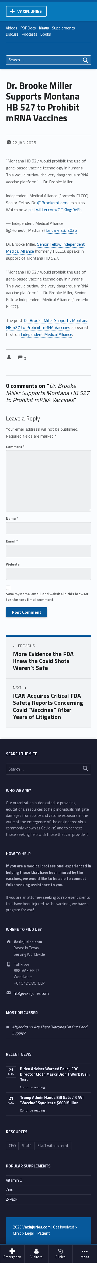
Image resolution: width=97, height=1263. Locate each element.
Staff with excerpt (52, 1146)
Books (45, 34)
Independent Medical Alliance (46, 334)
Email (12, 541)
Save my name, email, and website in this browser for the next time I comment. (47, 596)
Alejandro (20, 1027)
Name (12, 518)
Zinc (9, 1190)
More (85, 1257)
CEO (12, 1146)
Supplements (63, 28)
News (44, 28)
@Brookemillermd (53, 202)
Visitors (36, 1257)
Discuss (12, 34)
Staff (26, 1146)
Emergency (12, 1257)
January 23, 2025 (61, 230)
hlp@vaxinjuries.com (31, 993)
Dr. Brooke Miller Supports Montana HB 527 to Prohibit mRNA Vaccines (47, 324)
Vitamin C (14, 1180)
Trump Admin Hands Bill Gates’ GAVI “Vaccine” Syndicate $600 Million (52, 1100)
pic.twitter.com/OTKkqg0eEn (55, 209)
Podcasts (29, 34)
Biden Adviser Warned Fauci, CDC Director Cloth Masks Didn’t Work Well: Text (55, 1074)
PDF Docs (28, 28)
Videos (11, 28)
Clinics (60, 1257)
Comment (15, 446)
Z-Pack (11, 1199)
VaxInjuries (29, 11)
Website (12, 564)
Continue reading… (33, 1087)
